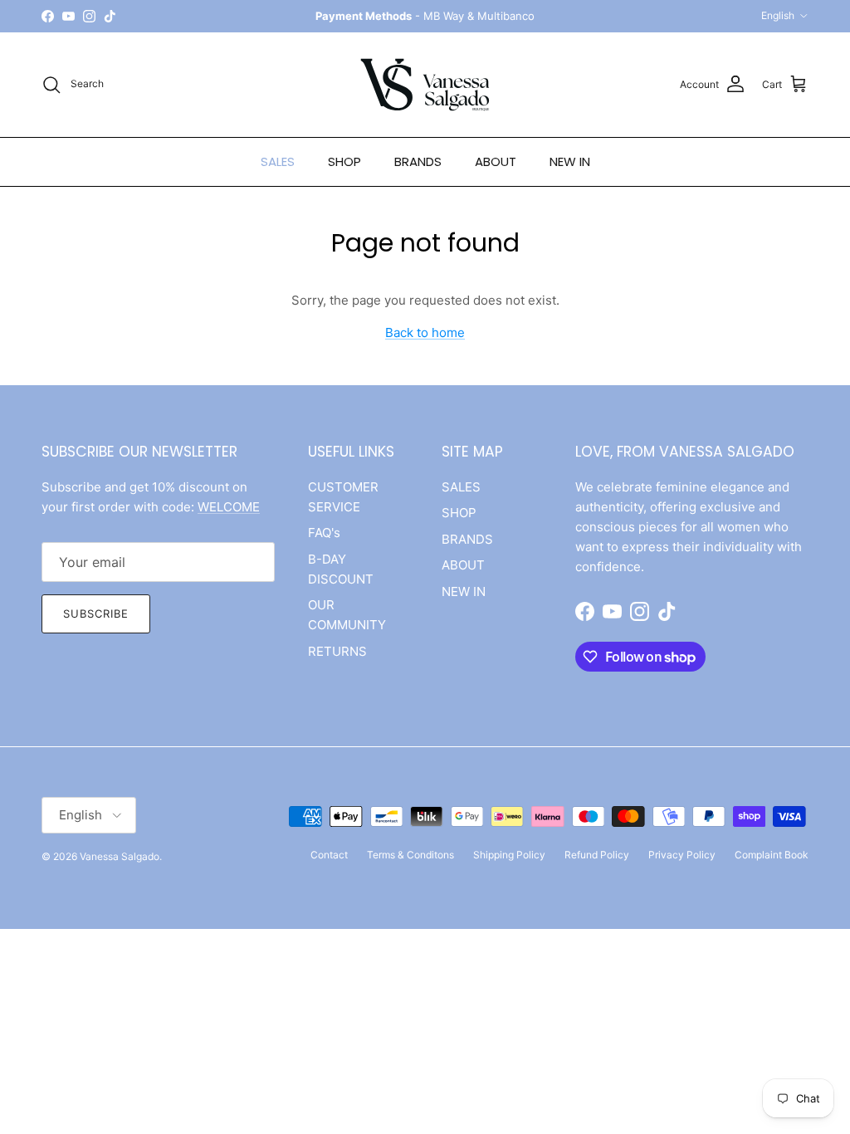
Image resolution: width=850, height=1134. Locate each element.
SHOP (344, 161)
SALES (278, 161)
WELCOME (229, 507)
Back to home (425, 332)
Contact (329, 854)
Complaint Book (771, 854)
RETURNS (337, 651)
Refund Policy (596, 854)
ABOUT (495, 161)
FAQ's (324, 532)
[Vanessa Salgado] (425, 84)
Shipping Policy (509, 854)
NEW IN (570, 161)
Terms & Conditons (410, 854)
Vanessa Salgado (119, 856)
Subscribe (96, 613)
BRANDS (418, 161)
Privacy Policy (682, 854)
